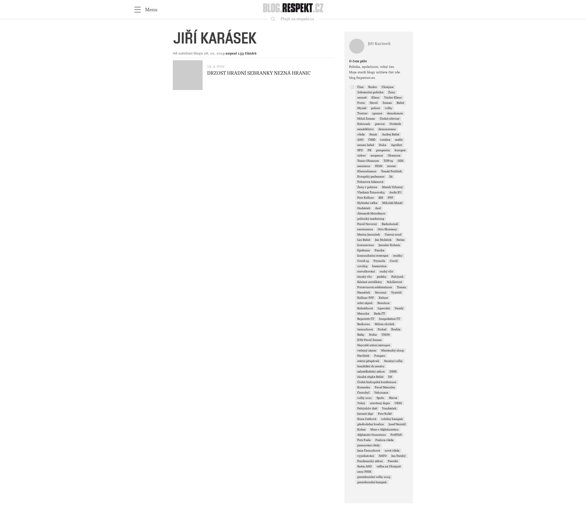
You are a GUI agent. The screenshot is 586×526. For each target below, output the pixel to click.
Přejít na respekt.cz (297, 18)
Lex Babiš (363, 240)
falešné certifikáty (369, 282)
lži (391, 176)
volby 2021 (364, 398)
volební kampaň (392, 419)
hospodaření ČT (389, 319)
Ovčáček (395, 124)
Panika (379, 250)
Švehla (395, 329)
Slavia (393, 398)
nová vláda (392, 450)
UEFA (398, 403)
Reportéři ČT (365, 319)
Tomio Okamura (368, 161)
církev (361, 155)
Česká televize (389, 119)
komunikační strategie (372, 256)
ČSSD (371, 140)
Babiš (400, 103)
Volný (361, 403)
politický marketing (370, 219)
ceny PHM (364, 472)
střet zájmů (365, 303)
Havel (374, 103)
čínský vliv (364, 277)
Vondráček (389, 408)
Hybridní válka (367, 203)
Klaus (375, 97)
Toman (401, 287)
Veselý (399, 308)
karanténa (379, 266)
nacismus (363, 166)
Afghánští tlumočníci (371, 435)
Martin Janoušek (368, 234)
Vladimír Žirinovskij (371, 192)
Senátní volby (393, 361)
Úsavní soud (393, 234)
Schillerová (394, 282)
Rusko (372, 87)
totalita (385, 140)
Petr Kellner (365, 198)
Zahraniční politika (370, 92)
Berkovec (363, 324)
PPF (390, 198)
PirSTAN (396, 435)
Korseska (363, 387)
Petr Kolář (385, 414)
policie (375, 108)
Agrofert (396, 145)
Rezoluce (383, 303)
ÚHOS (386, 335)
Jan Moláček (383, 240)
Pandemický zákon (370, 461)
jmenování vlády (368, 445)
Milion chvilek (384, 324)
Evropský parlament (371, 176)
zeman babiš (365, 145)
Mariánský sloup (392, 350)
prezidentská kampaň (372, 482)
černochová (365, 329)
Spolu (380, 398)
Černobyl (363, 392)
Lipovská (384, 308)
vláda (361, 134)
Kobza (361, 429)
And (378, 208)
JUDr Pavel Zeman (369, 340)
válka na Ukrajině (389, 466)
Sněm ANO (364, 466)
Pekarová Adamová (370, 182)
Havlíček (363, 356)
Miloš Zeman (366, 119)
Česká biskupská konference (376, 382)
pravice (380, 124)
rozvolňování (366, 271)
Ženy (391, 92)
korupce (400, 150)
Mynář (361, 108)
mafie (399, 140)
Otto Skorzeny (387, 229)
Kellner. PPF (365, 298)
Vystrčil (396, 292)
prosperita (383, 150)
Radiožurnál (390, 224)
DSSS (393, 371)
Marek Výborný (392, 187)
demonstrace (387, 129)
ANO (360, 140)
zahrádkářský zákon (371, 371)
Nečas (400, 240)
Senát (373, 134)
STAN (378, 166)
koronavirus (365, 245)
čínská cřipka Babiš (370, 377)
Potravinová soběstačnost (374, 287)
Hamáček (363, 292)
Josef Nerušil (397, 424)
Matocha (363, 313)
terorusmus (365, 229)
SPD (360, 150)
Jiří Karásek (379, 43)
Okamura (394, 155)
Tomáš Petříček (391, 171)
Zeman (387, 103)
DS (390, 377)
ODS (400, 161)
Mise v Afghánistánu (384, 429)
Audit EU (395, 192)
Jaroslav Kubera (389, 245)
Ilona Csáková (366, 419)
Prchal (382, 329)
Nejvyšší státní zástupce (373, 345)
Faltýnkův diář (367, 408)
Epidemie (363, 250)
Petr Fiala (364, 440)
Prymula (379, 261)
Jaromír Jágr (365, 414)
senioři (362, 97)
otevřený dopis (380, 403)
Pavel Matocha (385, 387)
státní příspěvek (368, 361)
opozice (377, 113)
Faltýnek (397, 277)
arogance (377, 155)
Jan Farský (398, 456)
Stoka (373, 335)
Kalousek (363, 124)
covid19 (362, 266)
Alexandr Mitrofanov (371, 213)
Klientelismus (366, 171)
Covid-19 (363, 261)
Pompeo (379, 356)
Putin (361, 103)
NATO (383, 456)
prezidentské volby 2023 (373, 477)
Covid (393, 261)
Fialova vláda (384, 440)
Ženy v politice (367, 187)
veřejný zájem (366, 350)
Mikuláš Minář (392, 203)
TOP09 (388, 161)
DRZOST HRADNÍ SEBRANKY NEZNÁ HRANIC (259, 73)
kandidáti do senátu (370, 366)
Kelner (383, 298)
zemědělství (365, 129)
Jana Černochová (368, 450)
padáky (382, 277)
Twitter (362, 113)
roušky (397, 256)
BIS (381, 198)
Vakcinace (381, 392)
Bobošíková (365, 308)
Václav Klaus (393, 97)
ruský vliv (386, 271)
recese (391, 166)
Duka (382, 145)
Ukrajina (387, 87)
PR (369, 150)
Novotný (380, 292)
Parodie (393, 461)
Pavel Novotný (367, 224)
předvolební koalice (370, 424)
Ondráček (363, 208)
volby (388, 108)
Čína (360, 87)
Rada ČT (379, 313)
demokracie (395, 113)
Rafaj (360, 335)
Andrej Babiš (390, 134)
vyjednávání (365, 456)
